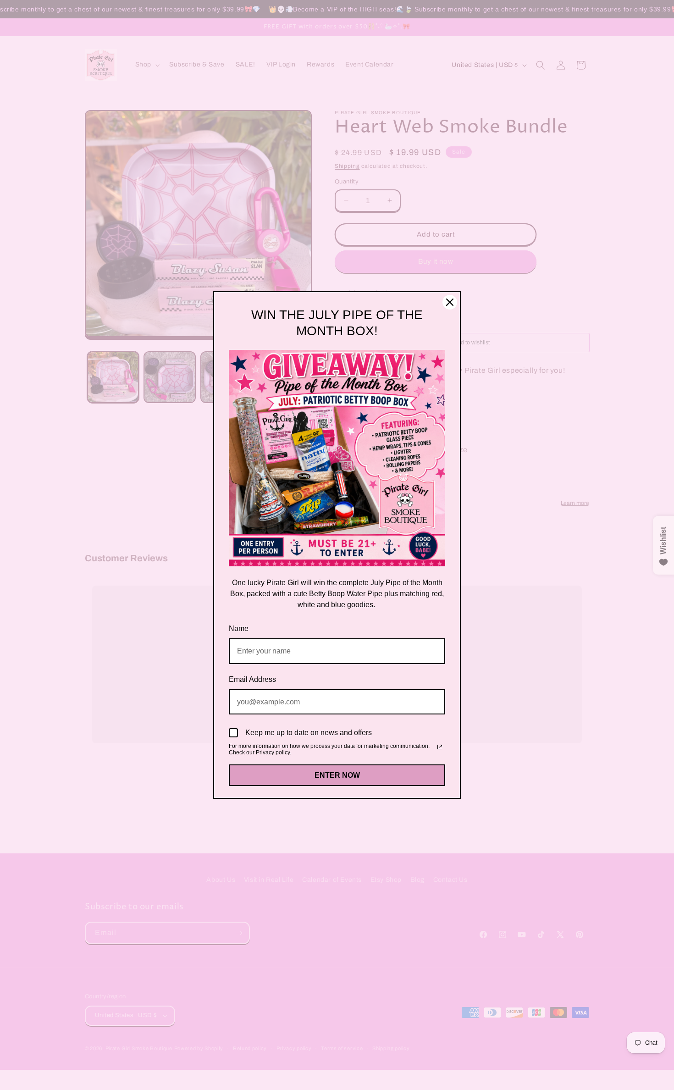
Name (239, 628)
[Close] (450, 302)
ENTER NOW (337, 775)
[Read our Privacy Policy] (439, 746)
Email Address (252, 679)
